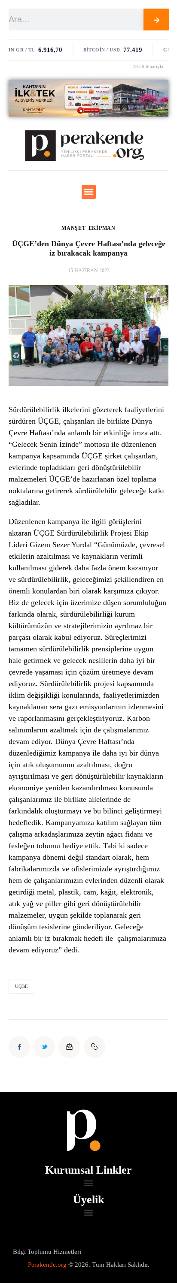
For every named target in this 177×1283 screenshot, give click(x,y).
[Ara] (156, 19)
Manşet (73, 228)
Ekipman (102, 228)
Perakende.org (47, 1264)
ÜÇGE (21, 986)
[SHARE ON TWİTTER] (44, 1046)
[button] (89, 192)
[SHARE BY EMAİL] (69, 1046)
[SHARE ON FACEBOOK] (19, 1046)
